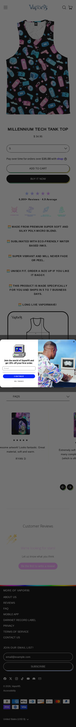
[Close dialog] (74, 342)
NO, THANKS (19, 381)
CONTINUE (19, 376)
